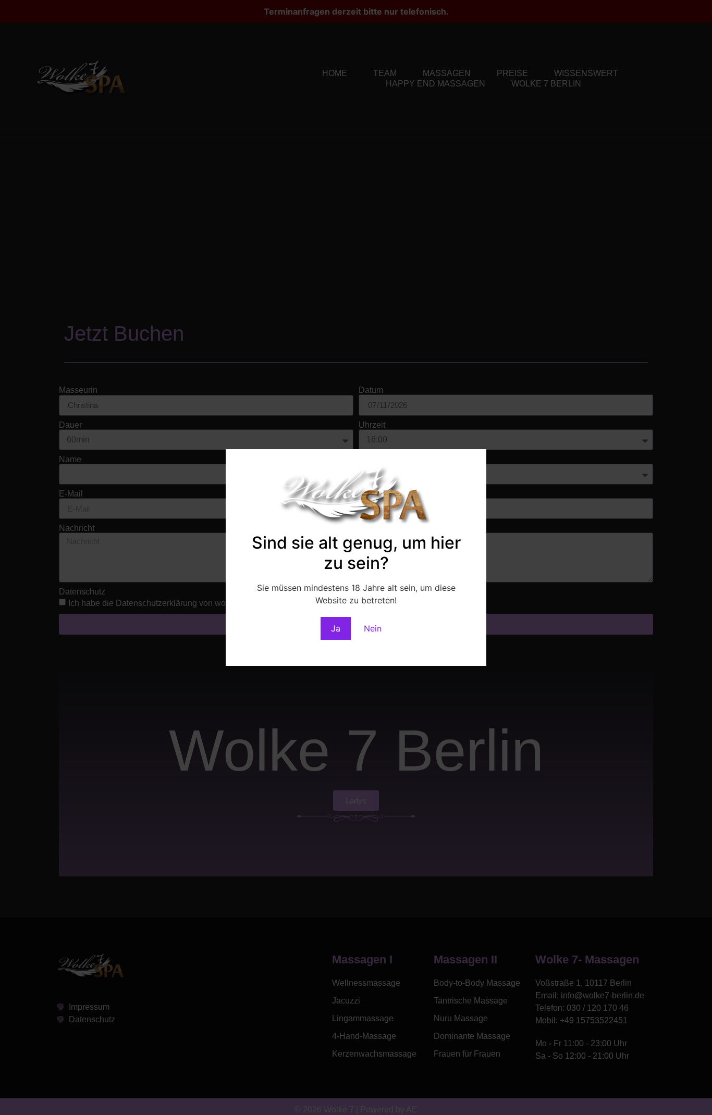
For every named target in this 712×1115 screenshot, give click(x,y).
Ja (335, 628)
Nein (373, 628)
